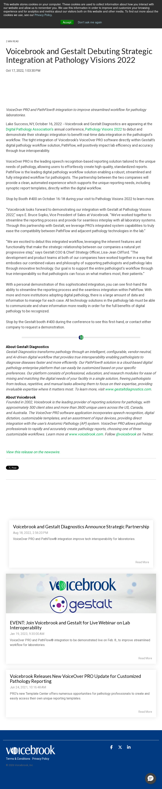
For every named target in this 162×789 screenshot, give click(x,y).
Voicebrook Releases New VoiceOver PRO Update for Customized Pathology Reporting (75, 678)
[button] (111, 747)
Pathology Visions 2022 (103, 129)
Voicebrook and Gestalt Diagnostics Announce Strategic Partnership (81, 526)
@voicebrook (126, 434)
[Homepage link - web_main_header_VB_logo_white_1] (30, 752)
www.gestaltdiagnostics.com (128, 389)
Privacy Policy (43, 15)
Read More (142, 562)
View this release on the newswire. (33, 452)
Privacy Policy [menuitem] (40, 758)
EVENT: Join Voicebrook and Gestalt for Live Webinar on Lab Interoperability (70, 625)
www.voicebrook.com (86, 434)
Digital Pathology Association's (30, 129)
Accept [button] (67, 22)
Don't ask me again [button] (90, 22)
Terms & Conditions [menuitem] (18, 758)
